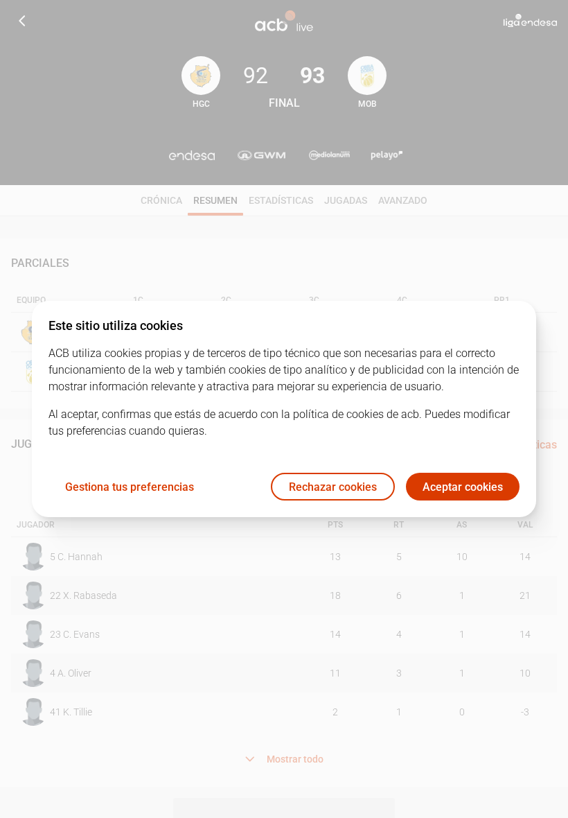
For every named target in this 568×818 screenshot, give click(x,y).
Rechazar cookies (333, 487)
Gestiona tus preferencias (129, 487)
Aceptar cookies (463, 487)
